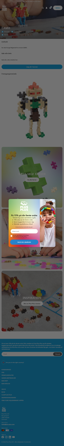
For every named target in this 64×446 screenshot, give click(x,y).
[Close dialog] (53, 201)
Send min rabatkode (24, 242)
